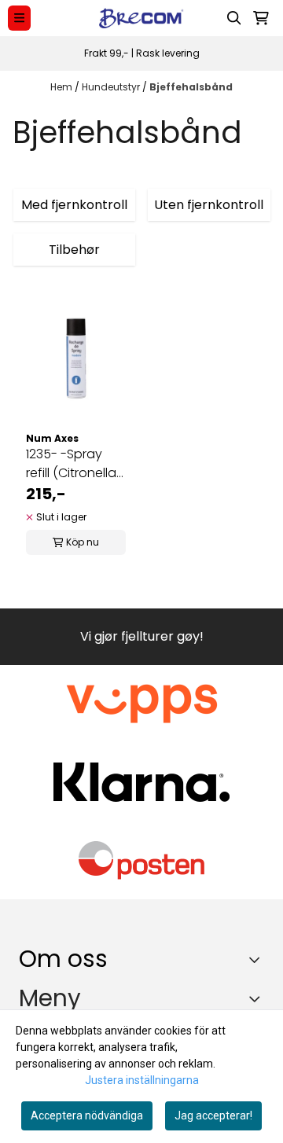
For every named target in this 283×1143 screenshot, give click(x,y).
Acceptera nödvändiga (87, 1115)
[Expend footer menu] (258, 999)
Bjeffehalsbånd (191, 87)
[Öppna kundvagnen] (261, 18)
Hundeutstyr (112, 87)
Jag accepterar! (213, 1115)
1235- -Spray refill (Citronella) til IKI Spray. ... (73, 464)
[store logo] (141, 18)
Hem (62, 87)
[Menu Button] (19, 18)
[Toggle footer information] (258, 959)
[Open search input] (234, 18)
